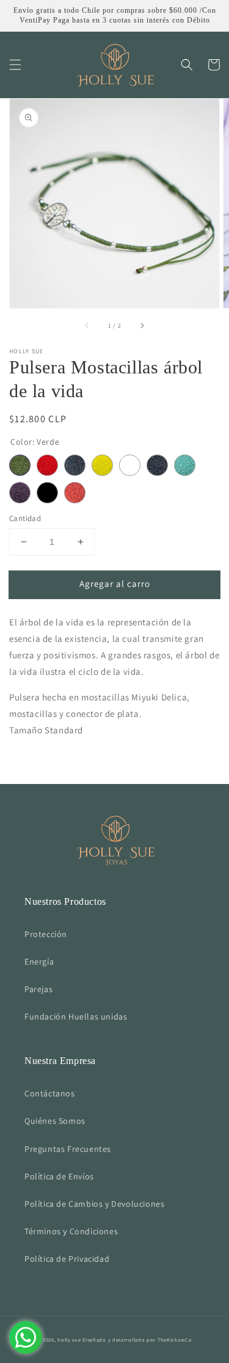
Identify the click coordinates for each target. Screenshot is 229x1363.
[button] (15, 64)
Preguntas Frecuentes (67, 1148)
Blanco (129, 465)
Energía (39, 961)
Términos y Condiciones (71, 1231)
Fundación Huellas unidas (75, 1016)
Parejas (38, 989)
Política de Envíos (59, 1176)
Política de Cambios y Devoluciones (94, 1203)
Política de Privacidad (66, 1258)
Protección (45, 934)
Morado (20, 492)
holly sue (69, 1339)
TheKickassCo (175, 1339)
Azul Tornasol (74, 465)
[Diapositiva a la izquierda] (87, 325)
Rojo (47, 465)
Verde (20, 465)
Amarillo (102, 465)
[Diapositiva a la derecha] (141, 325)
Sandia (74, 492)
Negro (47, 492)
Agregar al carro (114, 583)
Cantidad (25, 518)
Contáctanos (49, 1093)
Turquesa (184, 465)
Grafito (157, 465)
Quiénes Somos (54, 1120)
